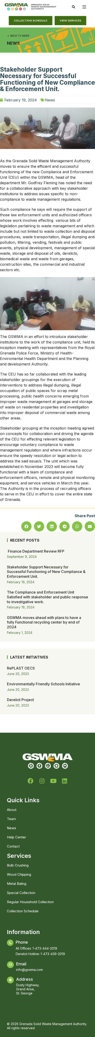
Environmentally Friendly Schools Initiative (43, 684)
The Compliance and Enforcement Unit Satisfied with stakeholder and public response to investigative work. (47, 597)
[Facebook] (30, 781)
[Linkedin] (64, 781)
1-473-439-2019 (53, 954)
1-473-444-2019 (45, 948)
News (13, 43)
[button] (26, 526)
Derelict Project (20, 699)
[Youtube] (53, 781)
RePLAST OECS (21, 668)
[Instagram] (42, 781)
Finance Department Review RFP (35, 551)
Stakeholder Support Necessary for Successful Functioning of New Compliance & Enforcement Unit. (46, 572)
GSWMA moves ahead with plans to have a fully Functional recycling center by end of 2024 (44, 622)
